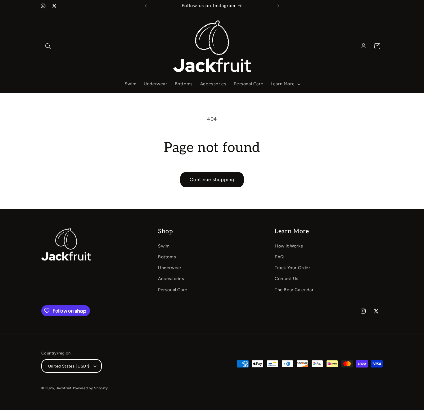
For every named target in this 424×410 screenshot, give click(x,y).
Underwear (169, 267)
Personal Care (172, 289)
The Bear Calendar (294, 289)
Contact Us (287, 278)
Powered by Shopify (90, 388)
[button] (48, 46)
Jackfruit (64, 388)
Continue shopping (212, 179)
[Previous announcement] (146, 6)
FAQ (279, 257)
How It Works (289, 246)
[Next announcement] (278, 6)
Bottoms (167, 257)
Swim (163, 246)
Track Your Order (292, 267)
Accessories (171, 278)
